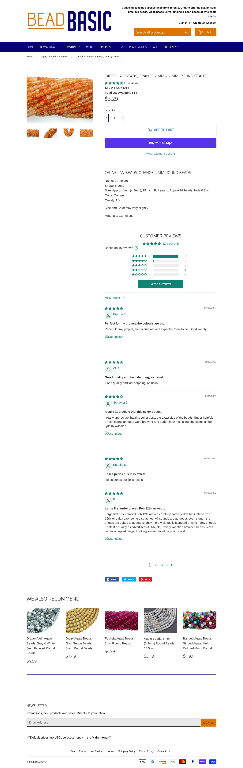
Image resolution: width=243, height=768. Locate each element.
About (111, 751)
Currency (170, 47)
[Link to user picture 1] (114, 344)
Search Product (79, 751)
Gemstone (71, 47)
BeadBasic (41, 762)
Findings (105, 47)
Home (30, 47)
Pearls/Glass (138, 47)
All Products (98, 751)
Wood (90, 47)
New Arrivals (49, 47)
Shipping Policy (126, 751)
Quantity (110, 110)
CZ (121, 47)
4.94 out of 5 (170, 243)
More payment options (161, 153)
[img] (114, 308)
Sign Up (208, 722)
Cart (208, 31)
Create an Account (204, 22)
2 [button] (156, 564)
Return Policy (146, 751)
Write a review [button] (161, 284)
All (155, 47)
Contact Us (163, 751)
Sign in (183, 22)
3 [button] (162, 564)
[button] (114, 83)
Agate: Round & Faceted (54, 56)
